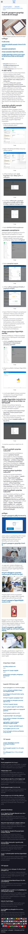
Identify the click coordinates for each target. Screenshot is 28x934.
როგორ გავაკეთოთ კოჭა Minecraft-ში (11, 713)
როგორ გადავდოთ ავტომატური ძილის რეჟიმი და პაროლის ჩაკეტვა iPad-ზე (13, 628)
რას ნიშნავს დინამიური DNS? (9, 666)
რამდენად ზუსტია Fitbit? (6, 770)
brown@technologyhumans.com (11, 65)
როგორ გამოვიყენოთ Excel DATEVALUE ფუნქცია (14, 687)
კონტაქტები (10, 930)
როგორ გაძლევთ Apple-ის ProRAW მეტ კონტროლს (12, 795)
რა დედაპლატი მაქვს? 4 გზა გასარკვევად (12, 715)
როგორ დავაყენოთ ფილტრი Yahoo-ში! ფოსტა (13, 748)
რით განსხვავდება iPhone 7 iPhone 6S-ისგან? (13, 752)
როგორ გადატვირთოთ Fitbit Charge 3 (9, 762)
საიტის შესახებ (4, 930)
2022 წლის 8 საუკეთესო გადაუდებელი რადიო (13, 697)
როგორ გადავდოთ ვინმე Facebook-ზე (14, 515)
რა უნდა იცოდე (5, 41)
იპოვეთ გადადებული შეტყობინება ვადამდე (12, 51)
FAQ (3, 59)
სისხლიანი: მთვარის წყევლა (7, 901)
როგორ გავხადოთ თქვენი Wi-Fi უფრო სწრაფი (13, 706)
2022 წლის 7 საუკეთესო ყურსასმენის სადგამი (13, 726)
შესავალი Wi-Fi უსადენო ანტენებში (10, 670)
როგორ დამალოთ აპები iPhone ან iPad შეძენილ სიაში (13, 778)
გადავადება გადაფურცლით (9, 48)
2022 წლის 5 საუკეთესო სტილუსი (10, 704)
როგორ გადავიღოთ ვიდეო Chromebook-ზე (10, 787)
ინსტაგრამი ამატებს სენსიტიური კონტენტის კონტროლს (13, 822)
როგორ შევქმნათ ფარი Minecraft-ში (11, 728)
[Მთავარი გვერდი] (14, 1)
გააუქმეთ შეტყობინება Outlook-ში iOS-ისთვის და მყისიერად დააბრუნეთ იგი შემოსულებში (13, 55)
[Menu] (2, 2)
